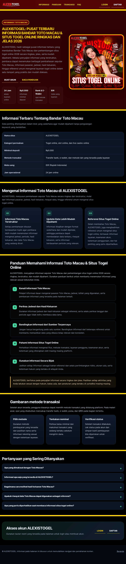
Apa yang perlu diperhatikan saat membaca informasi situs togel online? (39, 505)
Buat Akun (10, 80)
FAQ (79, 4)
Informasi (44, 4)
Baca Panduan (30, 80)
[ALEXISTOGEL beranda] (11, 5)
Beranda (120, 551)
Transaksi (69, 4)
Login (105, 4)
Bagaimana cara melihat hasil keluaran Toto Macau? (29, 486)
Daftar (118, 4)
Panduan (56, 4)
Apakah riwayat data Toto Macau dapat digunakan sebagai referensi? (37, 496)
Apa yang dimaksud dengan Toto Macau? (24, 467)
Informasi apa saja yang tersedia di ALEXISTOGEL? (28, 477)
